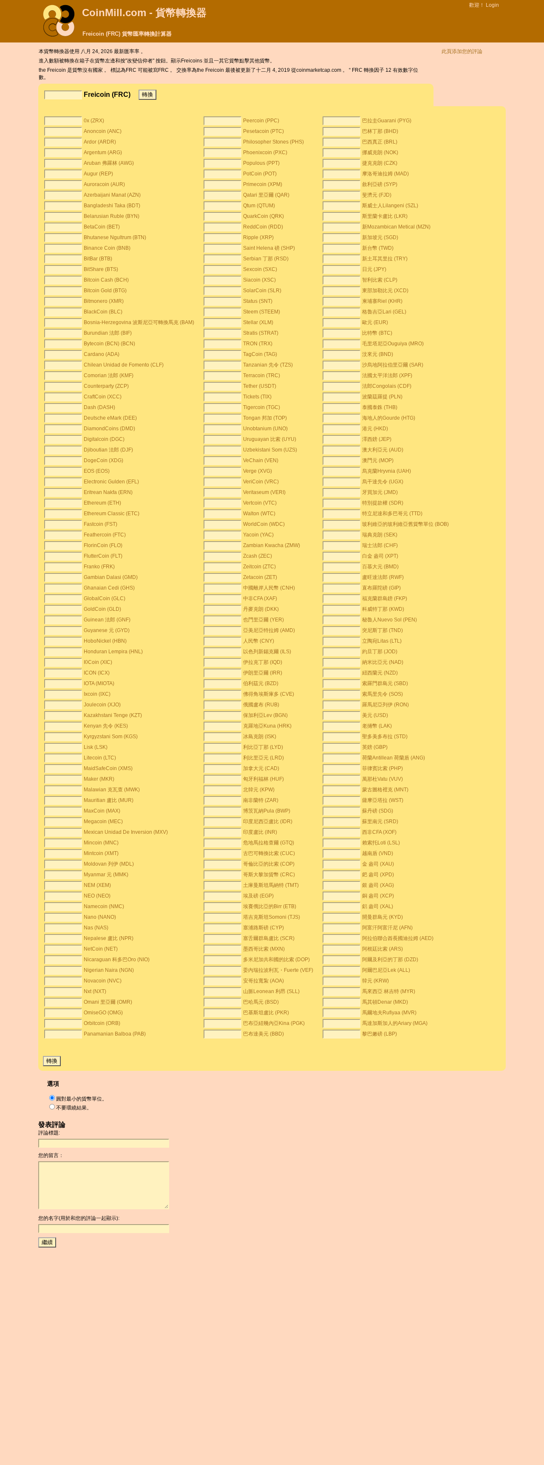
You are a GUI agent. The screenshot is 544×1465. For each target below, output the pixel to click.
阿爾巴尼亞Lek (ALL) (386, 970)
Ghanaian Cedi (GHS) (109, 588)
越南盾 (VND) (377, 853)
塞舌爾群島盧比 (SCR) (269, 938)
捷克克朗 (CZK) (379, 163)
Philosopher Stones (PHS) (273, 142)
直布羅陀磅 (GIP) (381, 588)
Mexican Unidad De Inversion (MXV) (126, 832)
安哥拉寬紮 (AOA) (263, 981)
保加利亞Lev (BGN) (265, 715)
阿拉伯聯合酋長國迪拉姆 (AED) (398, 938)
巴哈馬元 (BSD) (261, 1002)
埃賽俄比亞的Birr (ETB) (269, 906)
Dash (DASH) (99, 407)
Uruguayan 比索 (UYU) (269, 439)
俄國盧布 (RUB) (261, 705)
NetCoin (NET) (101, 949)
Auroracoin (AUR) (104, 184)
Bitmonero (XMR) (104, 301)
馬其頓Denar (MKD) (385, 1002)
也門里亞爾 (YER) (263, 620)
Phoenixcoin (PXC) (265, 152)
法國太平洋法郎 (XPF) (387, 375)
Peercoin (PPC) (261, 121)
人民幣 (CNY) (258, 641)
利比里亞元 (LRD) (263, 758)
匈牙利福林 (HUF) (263, 779)
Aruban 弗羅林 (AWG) (109, 163)
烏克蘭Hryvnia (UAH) (386, 471)
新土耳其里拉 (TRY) (385, 259)
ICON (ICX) (97, 673)
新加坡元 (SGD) (380, 237)
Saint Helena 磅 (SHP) (269, 248)
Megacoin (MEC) (103, 821)
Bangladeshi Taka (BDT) (112, 206)
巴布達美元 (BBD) (263, 1034)
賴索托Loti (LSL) (381, 843)
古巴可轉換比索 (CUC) (269, 853)
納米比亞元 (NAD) (382, 662)
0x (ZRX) (94, 121)
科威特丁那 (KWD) (383, 609)
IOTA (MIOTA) (99, 683)
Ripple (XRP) (258, 237)
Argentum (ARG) (103, 152)
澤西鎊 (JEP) (376, 439)
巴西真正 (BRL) (379, 142)
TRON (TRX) (257, 344)
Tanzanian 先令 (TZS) (268, 365)
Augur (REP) (98, 174)
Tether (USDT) (259, 386)
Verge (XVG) (257, 471)
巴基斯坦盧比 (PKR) (266, 1013)
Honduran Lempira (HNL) (113, 652)
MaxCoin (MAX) (102, 811)
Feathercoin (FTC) (105, 535)
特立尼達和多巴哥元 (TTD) (392, 514)
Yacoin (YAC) (258, 535)
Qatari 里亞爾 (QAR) (266, 195)
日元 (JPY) (374, 269)
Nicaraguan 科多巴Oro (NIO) (117, 960)
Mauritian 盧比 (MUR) (108, 800)
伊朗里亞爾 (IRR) (262, 673)
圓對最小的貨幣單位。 (81, 1099)
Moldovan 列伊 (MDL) (109, 864)
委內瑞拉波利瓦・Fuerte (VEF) (278, 970)
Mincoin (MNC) (101, 843)
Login (492, 5)
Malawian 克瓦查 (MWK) (112, 790)
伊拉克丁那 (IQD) (262, 662)
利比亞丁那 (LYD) (263, 747)
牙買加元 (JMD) (380, 492)
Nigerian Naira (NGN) (109, 970)
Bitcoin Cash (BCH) (106, 280)
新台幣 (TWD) (378, 248)
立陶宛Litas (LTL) (382, 641)
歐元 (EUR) (375, 322)
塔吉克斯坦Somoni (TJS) (271, 917)
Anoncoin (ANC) (103, 131)
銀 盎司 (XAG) (378, 885)
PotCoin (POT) (260, 174)
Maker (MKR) (99, 779)
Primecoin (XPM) (262, 184)
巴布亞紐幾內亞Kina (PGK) (274, 1023)
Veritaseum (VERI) (264, 492)
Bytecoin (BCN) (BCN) (109, 344)
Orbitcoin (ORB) (102, 1023)
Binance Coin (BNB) (107, 248)
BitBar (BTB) (98, 259)
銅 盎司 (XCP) (378, 896)
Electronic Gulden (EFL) (111, 482)
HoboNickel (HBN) (105, 641)
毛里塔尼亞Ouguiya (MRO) (393, 344)
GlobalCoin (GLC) (104, 598)
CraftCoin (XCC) (103, 397)
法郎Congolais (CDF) (386, 386)
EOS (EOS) (97, 471)
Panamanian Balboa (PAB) (115, 1034)
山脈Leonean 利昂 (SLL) (271, 991)
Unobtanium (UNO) (265, 429)
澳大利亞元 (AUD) (382, 450)
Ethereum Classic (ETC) (111, 514)
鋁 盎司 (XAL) (377, 906)
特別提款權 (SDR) (382, 503)
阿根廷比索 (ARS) (382, 949)
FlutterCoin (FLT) (103, 556)
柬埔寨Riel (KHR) (382, 301)
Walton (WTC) (259, 514)
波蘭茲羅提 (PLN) (382, 397)
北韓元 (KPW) (259, 790)
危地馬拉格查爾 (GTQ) (268, 843)
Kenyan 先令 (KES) (106, 726)
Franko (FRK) (99, 567)
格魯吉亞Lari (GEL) (384, 312)
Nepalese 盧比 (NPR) (108, 938)
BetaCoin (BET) (102, 227)
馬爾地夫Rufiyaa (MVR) (389, 1013)
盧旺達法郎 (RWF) (383, 577)
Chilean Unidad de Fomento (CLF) (124, 365)
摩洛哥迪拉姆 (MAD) (385, 174)
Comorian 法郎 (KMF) (108, 375)
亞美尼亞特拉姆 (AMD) (269, 630)
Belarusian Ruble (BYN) (111, 216)
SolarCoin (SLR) (262, 291)
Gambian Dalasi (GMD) (111, 577)
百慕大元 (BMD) (380, 567)
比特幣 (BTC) (377, 333)
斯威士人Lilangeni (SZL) (390, 206)
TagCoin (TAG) (260, 354)
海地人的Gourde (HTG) (388, 418)
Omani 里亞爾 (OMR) (108, 1002)
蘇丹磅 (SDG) (377, 811)
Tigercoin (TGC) (261, 407)
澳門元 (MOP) (378, 460)
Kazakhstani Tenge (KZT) (113, 715)
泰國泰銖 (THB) (379, 407)
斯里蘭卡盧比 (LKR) (385, 216)
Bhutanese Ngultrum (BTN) (115, 237)
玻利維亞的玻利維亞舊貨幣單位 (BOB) (405, 524)
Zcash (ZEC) (257, 556)
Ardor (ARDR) (100, 142)
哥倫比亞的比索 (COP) (269, 864)
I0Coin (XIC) (98, 662)
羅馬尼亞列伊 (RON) (385, 705)
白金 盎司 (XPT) (380, 556)
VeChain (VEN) (260, 460)
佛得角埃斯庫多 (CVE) (268, 694)
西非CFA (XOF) (379, 832)
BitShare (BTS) (101, 269)
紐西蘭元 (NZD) (380, 673)
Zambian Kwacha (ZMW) (271, 545)
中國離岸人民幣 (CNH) (269, 588)
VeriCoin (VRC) (261, 482)
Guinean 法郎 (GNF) (107, 620)
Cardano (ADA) (101, 354)
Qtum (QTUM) (259, 206)
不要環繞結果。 (74, 1108)
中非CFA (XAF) (260, 598)
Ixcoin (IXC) (97, 694)
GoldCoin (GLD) (102, 609)
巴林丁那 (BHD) (380, 131)
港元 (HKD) (375, 429)
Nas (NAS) (96, 928)
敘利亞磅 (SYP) (379, 184)
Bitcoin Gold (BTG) (105, 291)
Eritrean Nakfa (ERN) (108, 492)
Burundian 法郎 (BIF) (108, 333)
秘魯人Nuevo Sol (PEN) (389, 620)
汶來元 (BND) (377, 354)
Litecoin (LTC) (100, 758)
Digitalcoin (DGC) (104, 439)
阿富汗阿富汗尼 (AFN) (387, 928)
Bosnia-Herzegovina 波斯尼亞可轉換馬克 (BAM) (139, 322)
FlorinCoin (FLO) (103, 545)
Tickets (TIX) (257, 397)
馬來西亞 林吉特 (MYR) (388, 991)
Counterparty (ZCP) (106, 386)
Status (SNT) (257, 301)
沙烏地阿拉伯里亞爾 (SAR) (392, 365)
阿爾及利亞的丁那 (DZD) (390, 960)
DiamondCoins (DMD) (109, 429)
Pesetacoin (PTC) (263, 131)
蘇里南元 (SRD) (380, 821)
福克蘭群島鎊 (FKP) (384, 598)
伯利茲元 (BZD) (260, 683)
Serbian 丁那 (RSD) (266, 259)
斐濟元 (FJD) (376, 195)
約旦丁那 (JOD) (379, 652)
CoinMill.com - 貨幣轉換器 (144, 12)
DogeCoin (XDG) (103, 460)
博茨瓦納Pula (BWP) (266, 811)
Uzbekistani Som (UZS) (270, 450)
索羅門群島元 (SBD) (385, 683)
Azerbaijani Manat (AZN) (112, 195)
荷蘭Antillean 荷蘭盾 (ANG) (393, 758)
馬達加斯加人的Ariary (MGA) (395, 1023)
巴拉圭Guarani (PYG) (386, 121)
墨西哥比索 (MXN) (264, 949)
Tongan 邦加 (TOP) (265, 418)
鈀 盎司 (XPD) (378, 875)
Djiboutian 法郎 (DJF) (108, 450)
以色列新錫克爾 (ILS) (267, 652)
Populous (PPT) (261, 163)
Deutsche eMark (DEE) (110, 418)
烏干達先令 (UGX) (382, 482)
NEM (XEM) (97, 885)
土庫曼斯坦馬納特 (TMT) (271, 885)
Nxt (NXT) (95, 991)
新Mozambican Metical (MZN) (396, 227)
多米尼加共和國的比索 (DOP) (276, 960)
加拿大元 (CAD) (261, 768)
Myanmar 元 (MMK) (106, 875)
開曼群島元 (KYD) (382, 917)
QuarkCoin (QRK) (263, 216)
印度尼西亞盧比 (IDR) (267, 821)
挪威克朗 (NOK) (380, 152)
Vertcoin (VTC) (260, 503)
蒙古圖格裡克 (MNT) (385, 790)
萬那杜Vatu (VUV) (382, 779)
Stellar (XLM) (258, 322)
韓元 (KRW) (375, 981)
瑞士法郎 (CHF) (380, 545)
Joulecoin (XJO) (102, 705)
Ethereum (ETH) (102, 503)
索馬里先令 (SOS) (382, 694)
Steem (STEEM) (261, 312)
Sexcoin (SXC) (260, 269)
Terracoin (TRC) (261, 375)
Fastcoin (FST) (100, 524)
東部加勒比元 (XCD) (385, 291)
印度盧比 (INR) (260, 832)
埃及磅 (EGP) (258, 896)
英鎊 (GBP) (375, 747)
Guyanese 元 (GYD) (107, 630)
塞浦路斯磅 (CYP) (263, 928)
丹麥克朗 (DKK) (261, 609)
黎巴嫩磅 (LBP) (379, 1034)
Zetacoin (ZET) (260, 577)
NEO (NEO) (97, 896)
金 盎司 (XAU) (378, 864)
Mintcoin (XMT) (101, 853)
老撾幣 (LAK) (377, 726)
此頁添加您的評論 (462, 51)
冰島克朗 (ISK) (259, 737)
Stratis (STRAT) (260, 333)
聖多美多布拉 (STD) (385, 737)
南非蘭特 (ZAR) (260, 800)
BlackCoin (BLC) (103, 312)
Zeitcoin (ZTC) (259, 567)
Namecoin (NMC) (104, 906)
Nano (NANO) (100, 917)
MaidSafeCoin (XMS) (108, 768)
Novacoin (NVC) (103, 981)
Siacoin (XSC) (259, 280)
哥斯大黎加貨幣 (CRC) (269, 875)
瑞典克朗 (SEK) (379, 535)
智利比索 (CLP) (379, 280)
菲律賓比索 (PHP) (382, 768)
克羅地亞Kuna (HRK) (267, 726)
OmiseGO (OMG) (103, 1013)
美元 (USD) (375, 715)
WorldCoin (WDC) (264, 524)
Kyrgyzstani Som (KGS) (111, 737)
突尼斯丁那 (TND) (382, 630)
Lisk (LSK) (96, 747)
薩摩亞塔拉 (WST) (382, 800)
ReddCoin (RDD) (263, 227)
